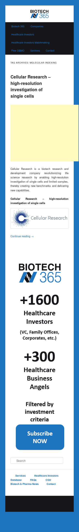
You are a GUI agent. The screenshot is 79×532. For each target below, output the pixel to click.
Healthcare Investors (22, 34)
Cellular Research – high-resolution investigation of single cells (31, 86)
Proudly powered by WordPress (39, 504)
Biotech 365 (18, 26)
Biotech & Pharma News (25, 484)
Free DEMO (17, 50)
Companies (37, 26)
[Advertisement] (45, 133)
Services (35, 50)
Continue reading (22, 236)
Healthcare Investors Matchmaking (30, 42)
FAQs (33, 480)
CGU (49, 480)
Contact (50, 50)
